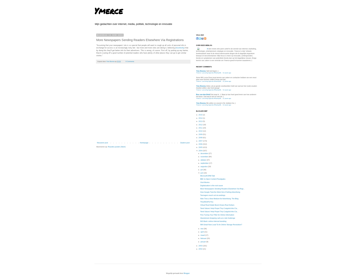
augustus (204, 167)
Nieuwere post (102, 143)
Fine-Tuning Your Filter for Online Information (217, 215)
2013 (201, 121)
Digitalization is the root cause (211, 186)
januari (203, 242)
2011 (201, 128)
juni (202, 173)
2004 (201, 151)
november (205, 157)
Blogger (187, 273)
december (205, 153)
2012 (201, 125)
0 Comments (130, 61)
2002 (201, 249)
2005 (201, 147)
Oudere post (185, 143)
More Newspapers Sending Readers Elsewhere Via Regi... (222, 189)
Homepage (144, 143)
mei (202, 229)
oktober (204, 160)
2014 (201, 118)
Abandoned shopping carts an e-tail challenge (217, 218)
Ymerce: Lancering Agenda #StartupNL (208, 73)
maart (203, 235)
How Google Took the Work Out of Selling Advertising (220, 192)
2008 (201, 138)
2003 (201, 246)
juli (202, 170)
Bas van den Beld (203, 95)
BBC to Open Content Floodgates (212, 179)
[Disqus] (143, 104)
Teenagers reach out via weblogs (212, 195)
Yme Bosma (110, 61)
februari (204, 238)
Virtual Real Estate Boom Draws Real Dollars (217, 205)
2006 (201, 144)
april (202, 232)
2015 (201, 115)
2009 (201, 134)
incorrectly (180, 48)
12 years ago (227, 73)
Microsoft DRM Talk (207, 176)
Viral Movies (205, 182)
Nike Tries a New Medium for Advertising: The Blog (219, 199)
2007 (201, 141)
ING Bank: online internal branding (213, 221)
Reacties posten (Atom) (117, 147)
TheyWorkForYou (206, 202)
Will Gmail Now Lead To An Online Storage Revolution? (221, 225)
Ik (207, 49)
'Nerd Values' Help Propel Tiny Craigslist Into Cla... (219, 208)
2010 (201, 131)
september (205, 163)
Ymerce (109, 11)
